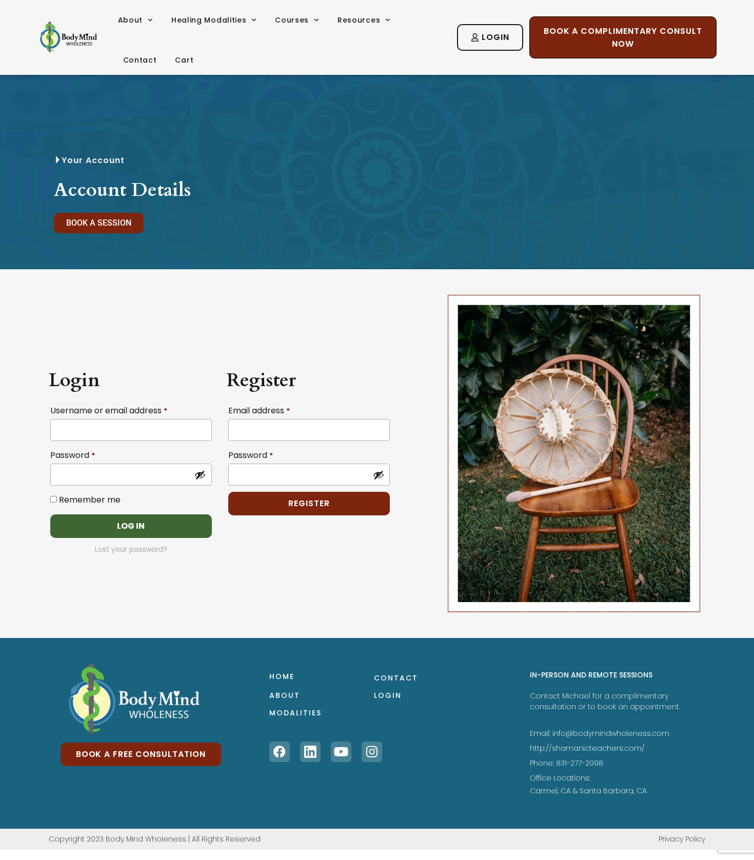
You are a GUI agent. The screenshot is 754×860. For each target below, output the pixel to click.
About (130, 20)
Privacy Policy (682, 839)
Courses (292, 20)
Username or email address (108, 410)
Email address (259, 410)
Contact (140, 60)
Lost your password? (131, 549)
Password (72, 455)
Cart (184, 60)
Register (309, 503)
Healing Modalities (209, 20)
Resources (359, 20)
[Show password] (200, 475)
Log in (131, 526)
